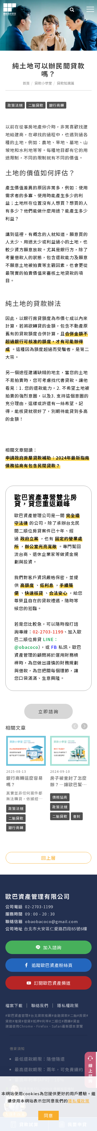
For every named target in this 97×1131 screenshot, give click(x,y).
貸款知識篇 (65, 83)
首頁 (26, 83)
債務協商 (59, 797)
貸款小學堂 (43, 83)
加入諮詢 (52, 947)
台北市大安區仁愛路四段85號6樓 (55, 928)
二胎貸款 (35, 105)
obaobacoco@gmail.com (51, 921)
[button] (72, 10)
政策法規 (15, 105)
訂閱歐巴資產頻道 (52, 983)
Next (84, 726)
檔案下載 (14, 1005)
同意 (48, 1115)
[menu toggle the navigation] (90, 9)
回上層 (48, 857)
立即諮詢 (48, 711)
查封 (77, 816)
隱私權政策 (78, 1101)
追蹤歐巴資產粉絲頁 (52, 965)
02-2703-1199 (39, 906)
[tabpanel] (48, 25)
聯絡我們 (39, 1005)
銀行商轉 (56, 105)
